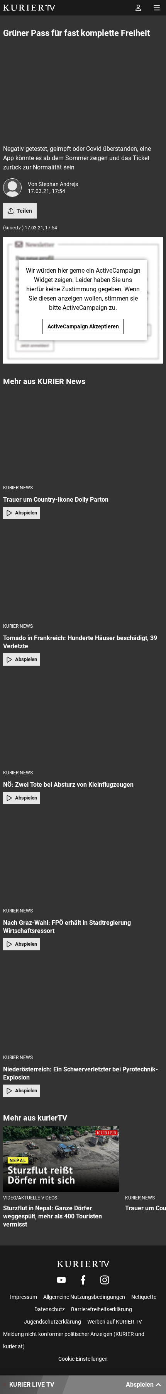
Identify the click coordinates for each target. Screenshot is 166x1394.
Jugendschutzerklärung (52, 1322)
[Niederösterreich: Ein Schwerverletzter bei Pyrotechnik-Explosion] (83, 1005)
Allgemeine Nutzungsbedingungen (84, 1297)
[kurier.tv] (83, 1264)
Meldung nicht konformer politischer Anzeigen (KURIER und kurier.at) (73, 1340)
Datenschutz (49, 1309)
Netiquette (143, 1297)
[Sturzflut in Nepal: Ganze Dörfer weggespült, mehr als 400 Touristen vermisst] (61, 1159)
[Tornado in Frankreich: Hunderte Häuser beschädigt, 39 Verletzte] (83, 573)
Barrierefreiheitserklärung (101, 1309)
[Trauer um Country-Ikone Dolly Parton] (83, 435)
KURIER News (18, 487)
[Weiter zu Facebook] (83, 1280)
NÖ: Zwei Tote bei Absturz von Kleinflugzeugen (68, 784)
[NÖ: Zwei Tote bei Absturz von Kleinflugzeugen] (83, 720)
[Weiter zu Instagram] (104, 1280)
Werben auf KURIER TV (114, 1322)
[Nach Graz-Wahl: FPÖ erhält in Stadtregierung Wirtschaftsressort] (83, 858)
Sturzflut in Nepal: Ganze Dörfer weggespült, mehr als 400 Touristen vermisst (52, 1216)
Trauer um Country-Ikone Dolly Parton (55, 499)
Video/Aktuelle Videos (30, 1198)
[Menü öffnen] (157, 8)
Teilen (24, 211)
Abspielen (26, 513)
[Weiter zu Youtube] (61, 1280)
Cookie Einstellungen (83, 1359)
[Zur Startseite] (29, 8)
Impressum (23, 1297)
